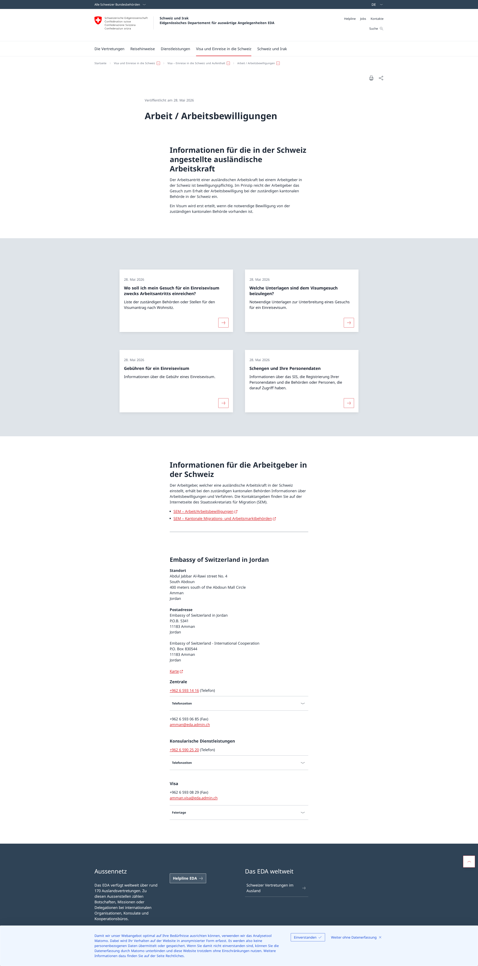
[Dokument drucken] (371, 78)
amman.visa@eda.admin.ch (194, 797)
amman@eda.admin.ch (190, 724)
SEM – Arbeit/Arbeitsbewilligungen (203, 511)
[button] (109, 48)
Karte (174, 671)
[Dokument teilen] (381, 78)
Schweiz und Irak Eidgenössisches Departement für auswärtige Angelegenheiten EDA (217, 20)
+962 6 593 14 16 (184, 690)
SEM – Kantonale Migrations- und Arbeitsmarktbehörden (222, 518)
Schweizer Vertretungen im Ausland (270, 888)
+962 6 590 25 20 (184, 749)
